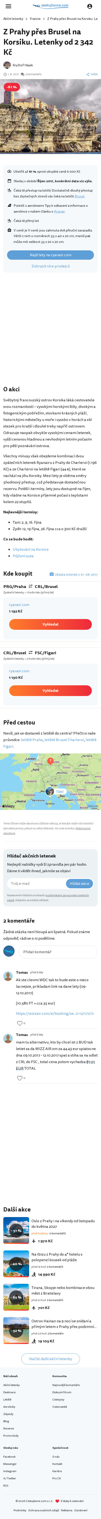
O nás (55, 1457)
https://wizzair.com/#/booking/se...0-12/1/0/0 (55, 1013)
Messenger (10, 1464)
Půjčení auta (23, 556)
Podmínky (20, 1510)
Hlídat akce (79, 883)
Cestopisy (58, 1400)
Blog (6, 1421)
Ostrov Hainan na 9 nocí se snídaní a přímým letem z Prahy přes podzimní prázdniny (62, 1326)
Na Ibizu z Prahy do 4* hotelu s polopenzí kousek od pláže (56, 1257)
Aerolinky (9, 1407)
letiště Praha (32, 740)
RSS (5, 1486)
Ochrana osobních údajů (43, 1510)
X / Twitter (9, 1478)
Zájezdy (8, 1414)
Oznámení (80, 1510)
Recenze (8, 1429)
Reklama (66, 1510)
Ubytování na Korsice (31, 549)
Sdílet (94, 74)
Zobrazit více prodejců (50, 266)
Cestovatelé (59, 1407)
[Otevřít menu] (10, 6)
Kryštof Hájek (23, 65)
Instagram (9, 1471)
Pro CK (56, 1478)
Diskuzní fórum (61, 1392)
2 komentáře (33, 74)
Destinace (9, 1392)
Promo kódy (11, 1436)
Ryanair (59, 211)
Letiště (7, 1400)
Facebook (9, 1457)
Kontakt (57, 1464)
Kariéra (57, 1471)
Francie (35, 18)
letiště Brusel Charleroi (64, 740)
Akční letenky (13, 18)
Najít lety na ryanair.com (50, 255)
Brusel (80, 196)
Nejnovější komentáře (66, 1385)
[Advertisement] (50, 330)
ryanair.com (19, 605)
